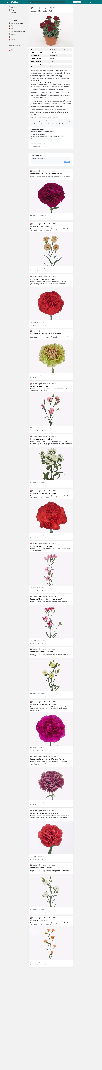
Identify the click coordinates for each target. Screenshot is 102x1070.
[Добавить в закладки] (46, 146)
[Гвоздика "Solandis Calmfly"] (51, 887)
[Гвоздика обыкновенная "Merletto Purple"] (51, 779)
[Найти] (30, 2)
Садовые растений (48, 131)
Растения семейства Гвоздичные (39, 136)
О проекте (11, 45)
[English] (12, 50)
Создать (77, 2)
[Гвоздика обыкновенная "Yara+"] (51, 724)
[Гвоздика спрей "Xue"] (51, 939)
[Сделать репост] (43, 146)
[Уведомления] (90, 2)
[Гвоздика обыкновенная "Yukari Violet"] (51, 193)
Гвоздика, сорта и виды (36, 138)
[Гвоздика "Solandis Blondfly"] (51, 671)
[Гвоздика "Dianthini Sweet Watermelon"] (51, 618)
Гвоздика (34, 8)
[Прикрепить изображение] (32, 162)
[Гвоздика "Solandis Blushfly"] (51, 565)
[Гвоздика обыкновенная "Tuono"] (51, 512)
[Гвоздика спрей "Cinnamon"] (51, 245)
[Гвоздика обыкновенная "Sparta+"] (51, 299)
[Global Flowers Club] (15, 2)
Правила (17, 45)
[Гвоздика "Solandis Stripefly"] (51, 405)
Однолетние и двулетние (37, 131)
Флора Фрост (44, 8)
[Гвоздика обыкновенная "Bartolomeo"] (51, 353)
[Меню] (7, 2)
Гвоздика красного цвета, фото (55, 136)
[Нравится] (31, 146)
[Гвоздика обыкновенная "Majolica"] (51, 833)
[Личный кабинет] (94, 2)
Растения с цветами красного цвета (52, 138)
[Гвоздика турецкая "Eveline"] (51, 459)
